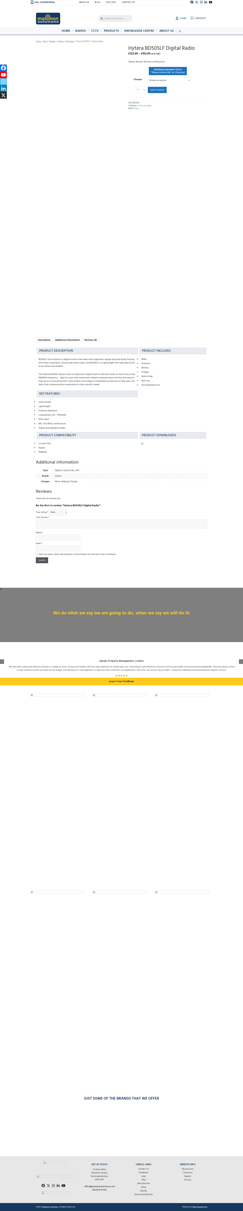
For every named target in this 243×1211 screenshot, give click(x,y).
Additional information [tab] (67, 340)
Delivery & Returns (143, 1194)
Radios (80, 31)
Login (182, 18)
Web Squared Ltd (200, 1206)
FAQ (143, 1180)
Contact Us (143, 1169)
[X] (3, 95)
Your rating (42, 512)
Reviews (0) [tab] (91, 340)
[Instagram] (3, 81)
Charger (138, 79)
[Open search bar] (180, 30)
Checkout (200, 18)
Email (39, 543)
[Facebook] (3, 68)
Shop (45, 41)
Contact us (128, 2)
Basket (187, 1176)
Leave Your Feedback (121, 681)
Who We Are (143, 1183)
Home (66, 31)
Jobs (143, 1176)
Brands (52, 41)
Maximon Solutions (50, 1206)
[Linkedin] (3, 88)
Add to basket (157, 90)
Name (39, 532)
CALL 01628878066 (44, 2)
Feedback (143, 1172)
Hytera (60, 41)
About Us (84, 2)
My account (187, 1169)
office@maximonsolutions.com (99, 1186)
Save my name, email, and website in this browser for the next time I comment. (77, 554)
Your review (42, 517)
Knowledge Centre (139, 31)
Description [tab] (44, 340)
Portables (69, 41)
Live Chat (111, 2)
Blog (97, 2)
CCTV (95, 31)
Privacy (187, 1180)
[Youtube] (3, 74)
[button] (2, 661)
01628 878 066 (99, 1190)
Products (111, 31)
